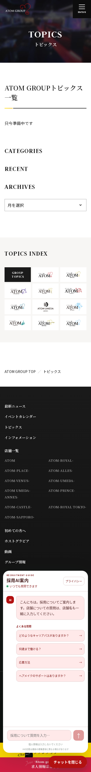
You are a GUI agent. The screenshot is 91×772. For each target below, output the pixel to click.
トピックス (13, 427)
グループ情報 (15, 561)
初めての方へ (15, 530)
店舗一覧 (12, 450)
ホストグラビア (17, 540)
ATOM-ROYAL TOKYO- (67, 506)
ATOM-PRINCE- (61, 490)
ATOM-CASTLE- (18, 506)
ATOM (10, 460)
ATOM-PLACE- (17, 470)
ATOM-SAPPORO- (19, 517)
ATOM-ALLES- (60, 470)
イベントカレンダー (20, 416)
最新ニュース (15, 406)
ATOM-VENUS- (17, 480)
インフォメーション (20, 437)
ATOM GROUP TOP (20, 371)
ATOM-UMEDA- (61, 480)
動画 (8, 551)
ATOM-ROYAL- (60, 460)
